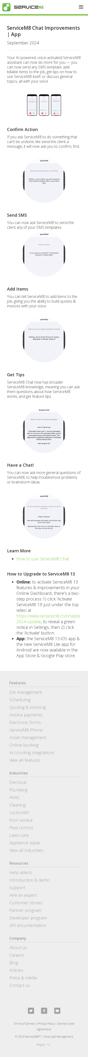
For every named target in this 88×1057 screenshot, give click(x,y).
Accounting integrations (31, 752)
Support (17, 887)
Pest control (21, 827)
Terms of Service (24, 1024)
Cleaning (17, 805)
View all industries (26, 850)
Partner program (25, 910)
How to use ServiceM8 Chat (42, 559)
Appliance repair (24, 843)
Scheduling (20, 699)
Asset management (27, 737)
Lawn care (19, 835)
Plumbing (18, 790)
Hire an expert (23, 895)
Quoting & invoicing (27, 707)
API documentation (27, 925)
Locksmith (19, 812)
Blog (13, 962)
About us (18, 947)
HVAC (14, 797)
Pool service (21, 820)
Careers (16, 955)
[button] (81, 7)
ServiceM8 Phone (26, 730)
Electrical (18, 782)
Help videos (20, 872)
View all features (24, 760)
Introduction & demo (29, 880)
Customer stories (25, 902)
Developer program (28, 918)
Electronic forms (25, 722)
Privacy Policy (46, 1024)
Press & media (23, 978)
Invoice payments (26, 715)
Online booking (23, 745)
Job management (25, 692)
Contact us (19, 985)
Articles (16, 970)
